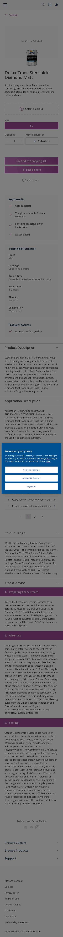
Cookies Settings (31, 470)
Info (48, 461)
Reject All (31, 486)
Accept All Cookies (31, 478)
